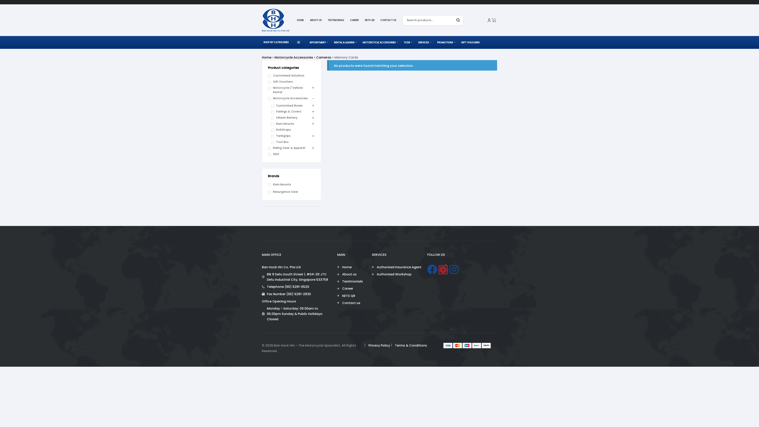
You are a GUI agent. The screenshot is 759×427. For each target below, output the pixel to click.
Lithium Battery (286, 118)
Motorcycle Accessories (294, 57)
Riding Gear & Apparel (289, 148)
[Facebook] (432, 269)
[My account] (489, 20)
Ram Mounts (285, 124)
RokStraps (283, 130)
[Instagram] (454, 269)
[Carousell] (443, 269)
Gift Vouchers (283, 82)
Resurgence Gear (285, 192)
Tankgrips (283, 136)
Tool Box (282, 142)
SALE (276, 154)
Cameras (323, 57)
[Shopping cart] (494, 20)
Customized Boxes (289, 106)
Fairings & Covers (288, 111)
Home (266, 57)
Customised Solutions (288, 75)
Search (458, 20)
